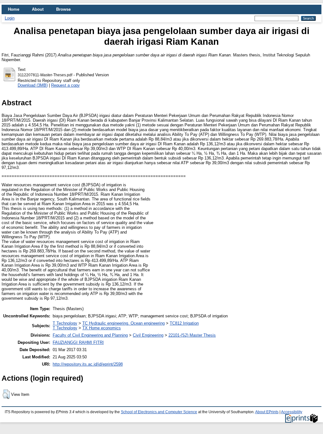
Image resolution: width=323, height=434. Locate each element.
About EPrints (267, 412)
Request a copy (65, 85)
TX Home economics (101, 328)
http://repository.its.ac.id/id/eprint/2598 (88, 364)
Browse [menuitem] (63, 9)
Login (10, 18)
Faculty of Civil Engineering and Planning (90, 335)
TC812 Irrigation (184, 323)
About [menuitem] (38, 9)
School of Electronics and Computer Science (159, 412)
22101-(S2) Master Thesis (192, 335)
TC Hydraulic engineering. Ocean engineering (123, 323)
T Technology (65, 323)
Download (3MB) (33, 85)
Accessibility (291, 412)
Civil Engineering (148, 335)
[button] (6, 394)
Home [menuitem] (13, 9)
